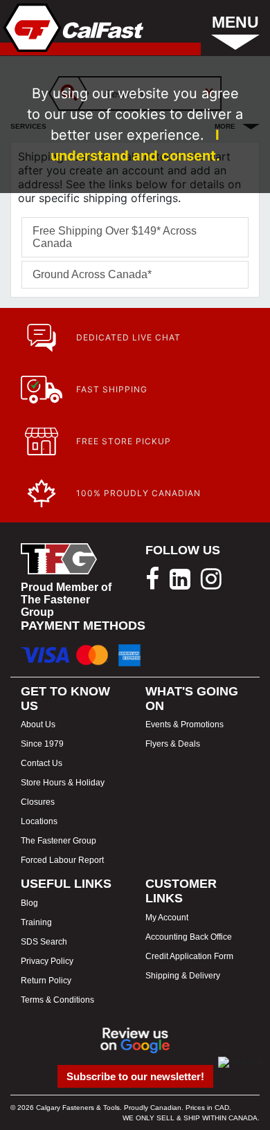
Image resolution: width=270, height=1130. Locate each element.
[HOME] (72, 27)
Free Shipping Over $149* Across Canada (115, 237)
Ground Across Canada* (92, 274)
